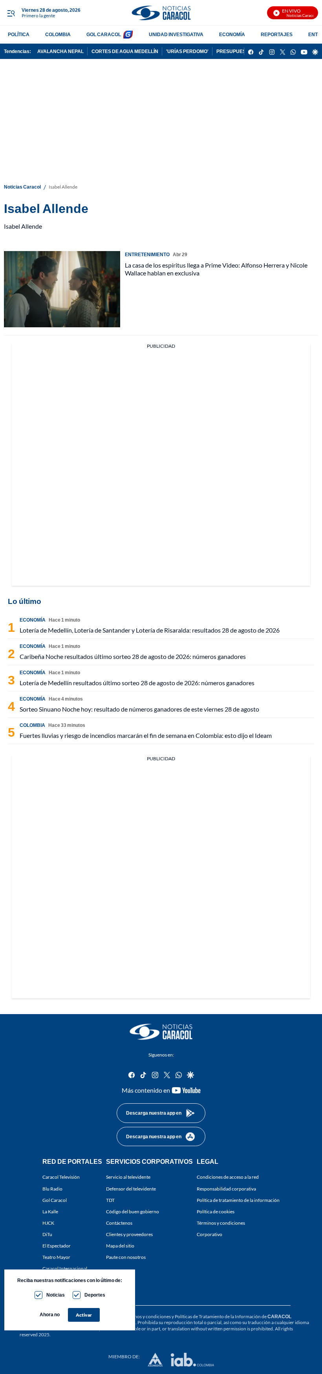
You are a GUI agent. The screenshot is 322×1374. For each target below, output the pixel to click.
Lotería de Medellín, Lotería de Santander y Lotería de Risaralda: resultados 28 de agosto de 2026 (150, 630)
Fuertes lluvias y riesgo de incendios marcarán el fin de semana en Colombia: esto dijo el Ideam (146, 735)
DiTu (47, 1234)
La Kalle (50, 1211)
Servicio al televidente (128, 1177)
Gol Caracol (54, 1200)
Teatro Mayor (56, 1257)
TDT (110, 1200)
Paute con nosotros (126, 1257)
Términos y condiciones (221, 1223)
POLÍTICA (18, 34)
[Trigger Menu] (11, 13)
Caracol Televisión (61, 1177)
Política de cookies (215, 1211)
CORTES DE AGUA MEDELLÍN (124, 51)
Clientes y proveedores (129, 1234)
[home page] (161, 13)
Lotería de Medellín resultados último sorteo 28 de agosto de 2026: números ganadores (137, 682)
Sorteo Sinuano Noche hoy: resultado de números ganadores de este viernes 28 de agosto (139, 709)
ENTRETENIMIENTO (147, 254)
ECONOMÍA (232, 34)
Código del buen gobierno (132, 1211)
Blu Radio (52, 1189)
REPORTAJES (277, 34)
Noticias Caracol (22, 187)
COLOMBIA (58, 34)
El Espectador (56, 1246)
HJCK (48, 1223)
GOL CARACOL (103, 34)
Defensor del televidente (131, 1189)
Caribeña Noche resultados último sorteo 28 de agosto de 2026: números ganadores (133, 656)
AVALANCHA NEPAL (60, 51)
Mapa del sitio (120, 1246)
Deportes (94, 1295)
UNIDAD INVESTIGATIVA (176, 34)
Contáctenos (119, 1223)
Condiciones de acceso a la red (228, 1177)
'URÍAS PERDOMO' (187, 51)
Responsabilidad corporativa (226, 1189)
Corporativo (209, 1234)
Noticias (55, 1295)
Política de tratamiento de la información (238, 1200)
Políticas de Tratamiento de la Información (218, 1316)
